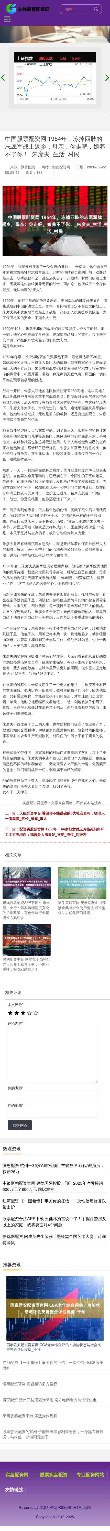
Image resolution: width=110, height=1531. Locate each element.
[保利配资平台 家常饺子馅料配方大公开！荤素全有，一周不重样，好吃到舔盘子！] (27, 939)
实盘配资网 (16, 1474)
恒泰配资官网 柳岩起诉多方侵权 (30, 1383)
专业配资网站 (90, 1474)
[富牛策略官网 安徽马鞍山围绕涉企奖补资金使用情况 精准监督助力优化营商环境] (82, 882)
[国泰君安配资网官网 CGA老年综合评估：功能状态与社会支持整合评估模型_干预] (55, 1307)
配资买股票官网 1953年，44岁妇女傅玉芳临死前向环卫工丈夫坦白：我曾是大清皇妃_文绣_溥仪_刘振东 (54, 831)
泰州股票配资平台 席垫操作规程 (30, 1415)
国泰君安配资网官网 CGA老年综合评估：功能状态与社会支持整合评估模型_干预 (53, 1347)
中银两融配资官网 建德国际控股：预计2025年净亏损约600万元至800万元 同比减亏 (53, 1186)
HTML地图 (82, 1507)
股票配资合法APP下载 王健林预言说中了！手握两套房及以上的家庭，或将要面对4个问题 (54, 1222)
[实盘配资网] (28, 8)
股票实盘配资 (54, 1474)
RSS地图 (65, 1507)
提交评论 (20, 1125)
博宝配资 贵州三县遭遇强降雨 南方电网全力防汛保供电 (50, 1399)
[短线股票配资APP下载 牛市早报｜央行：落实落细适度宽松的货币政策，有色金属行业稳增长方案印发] (27, 882)
